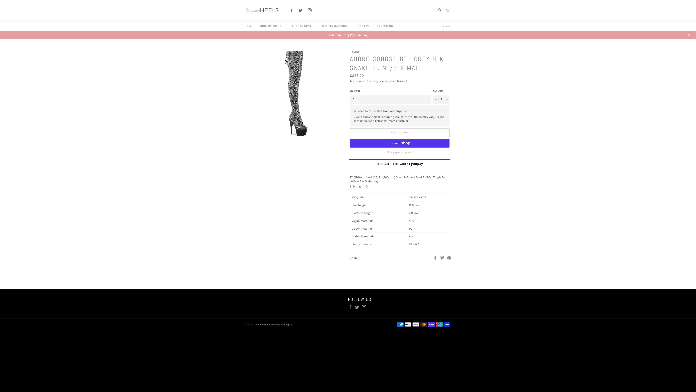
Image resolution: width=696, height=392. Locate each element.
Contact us (385, 26)
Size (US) (355, 91)
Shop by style (302, 26)
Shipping (372, 81)
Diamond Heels (262, 324)
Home (248, 26)
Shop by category (335, 26)
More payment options (400, 152)
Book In (363, 26)
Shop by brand (271, 26)
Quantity (438, 91)
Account (446, 26)
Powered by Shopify (281, 324)
